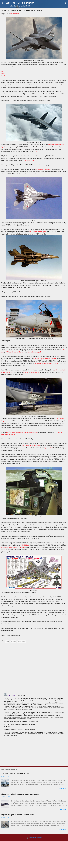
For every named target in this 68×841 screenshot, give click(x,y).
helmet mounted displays (16, 352)
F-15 (7, 641)
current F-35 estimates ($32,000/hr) (12, 547)
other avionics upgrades (34, 352)
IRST (6, 352)
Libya (35, 151)
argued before (48, 448)
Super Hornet (35, 372)
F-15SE (13, 641)
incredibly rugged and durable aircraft (44, 359)
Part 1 (3, 71)
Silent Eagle (21, 641)
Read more (63, 789)
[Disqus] (34, 669)
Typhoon (25, 372)
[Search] (65, 3)
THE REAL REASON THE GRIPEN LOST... (15, 774)
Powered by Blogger (35, 837)
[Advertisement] (34, 750)
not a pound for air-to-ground (38, 232)
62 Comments (14, 14)
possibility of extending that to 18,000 (46, 363)
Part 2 (3, 74)
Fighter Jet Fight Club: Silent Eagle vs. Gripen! (18, 815)
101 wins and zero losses (43, 169)
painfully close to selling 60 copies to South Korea (22, 432)
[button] (65, 11)
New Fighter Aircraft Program (31, 445)
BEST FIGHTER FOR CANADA (20, 3)
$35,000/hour (25, 545)
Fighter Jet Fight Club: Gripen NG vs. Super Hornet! (20, 794)
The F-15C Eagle (29, 160)
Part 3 (3, 76)
